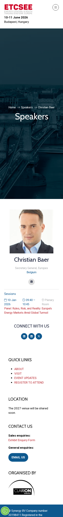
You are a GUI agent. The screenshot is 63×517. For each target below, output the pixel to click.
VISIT (18, 373)
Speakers (27, 107)
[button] (55, 7)
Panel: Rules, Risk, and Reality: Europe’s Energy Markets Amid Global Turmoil (28, 310)
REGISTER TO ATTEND (29, 382)
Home (12, 107)
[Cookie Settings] (5, 510)
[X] (39, 336)
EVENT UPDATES (25, 378)
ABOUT (19, 369)
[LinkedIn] (24, 336)
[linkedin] (31, 282)
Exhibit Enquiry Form (21, 440)
